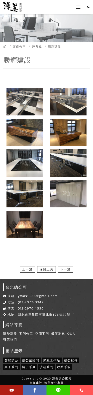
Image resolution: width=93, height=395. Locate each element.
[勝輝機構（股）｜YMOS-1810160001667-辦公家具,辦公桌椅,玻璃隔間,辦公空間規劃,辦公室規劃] (68, 194)
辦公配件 (71, 360)
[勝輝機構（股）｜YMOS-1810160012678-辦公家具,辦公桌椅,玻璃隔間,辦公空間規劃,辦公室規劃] (24, 224)
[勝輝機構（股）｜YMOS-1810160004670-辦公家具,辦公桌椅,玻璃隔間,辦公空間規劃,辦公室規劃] (24, 163)
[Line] (58, 390)
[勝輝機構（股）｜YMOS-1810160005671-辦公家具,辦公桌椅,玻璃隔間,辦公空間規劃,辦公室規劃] (68, 133)
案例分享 (19, 46)
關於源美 (10, 333)
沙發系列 (46, 367)
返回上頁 (46, 269)
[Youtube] (11, 390)
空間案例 (42, 333)
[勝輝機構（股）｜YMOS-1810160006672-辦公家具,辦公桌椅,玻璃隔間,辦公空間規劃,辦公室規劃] (24, 133)
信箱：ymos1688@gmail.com (33, 296)
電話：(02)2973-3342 (26, 302)
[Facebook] (35, 390)
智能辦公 (11, 360)
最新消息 (58, 333)
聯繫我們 (10, 339)
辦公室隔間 (30, 360)
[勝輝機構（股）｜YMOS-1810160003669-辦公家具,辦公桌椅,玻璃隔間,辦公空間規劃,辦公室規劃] (68, 163)
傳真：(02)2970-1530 (26, 308)
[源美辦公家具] (12, 7)
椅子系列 (29, 367)
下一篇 (65, 269)
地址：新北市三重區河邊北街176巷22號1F (41, 315)
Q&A (71, 333)
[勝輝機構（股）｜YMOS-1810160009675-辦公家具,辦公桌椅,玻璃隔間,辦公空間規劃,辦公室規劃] (68, 102)
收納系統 (64, 367)
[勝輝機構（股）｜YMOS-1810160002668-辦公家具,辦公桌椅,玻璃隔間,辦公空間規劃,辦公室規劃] (24, 194)
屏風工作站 (51, 360)
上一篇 (27, 269)
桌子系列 (11, 367)
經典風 (37, 46)
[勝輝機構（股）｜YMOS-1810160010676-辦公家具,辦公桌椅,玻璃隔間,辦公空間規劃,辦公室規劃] (24, 102)
